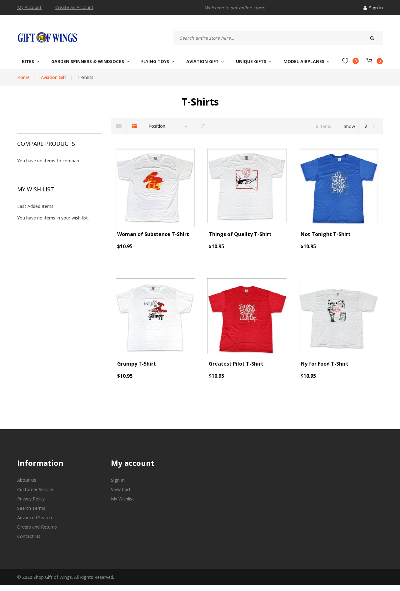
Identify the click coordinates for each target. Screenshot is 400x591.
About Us (26, 480)
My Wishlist (122, 499)
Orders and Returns (37, 527)
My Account (29, 7)
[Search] (372, 38)
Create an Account (74, 7)
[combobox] (278, 38)
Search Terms (31, 508)
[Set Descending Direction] (203, 126)
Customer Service (35, 489)
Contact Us (28, 536)
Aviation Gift (53, 77)
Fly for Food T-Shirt (324, 364)
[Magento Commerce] (47, 37)
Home (23, 77)
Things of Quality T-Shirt (240, 234)
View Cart (121, 489)
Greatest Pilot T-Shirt (236, 364)
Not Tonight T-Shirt (326, 234)
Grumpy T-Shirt (136, 364)
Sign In (376, 8)
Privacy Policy (31, 499)
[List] (134, 126)
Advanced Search (34, 517)
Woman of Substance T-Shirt (153, 234)
